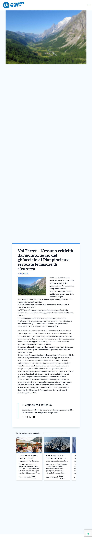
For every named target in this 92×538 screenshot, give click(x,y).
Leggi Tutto (33, 477)
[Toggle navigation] (89, 5)
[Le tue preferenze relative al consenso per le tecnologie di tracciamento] (88, 534)
